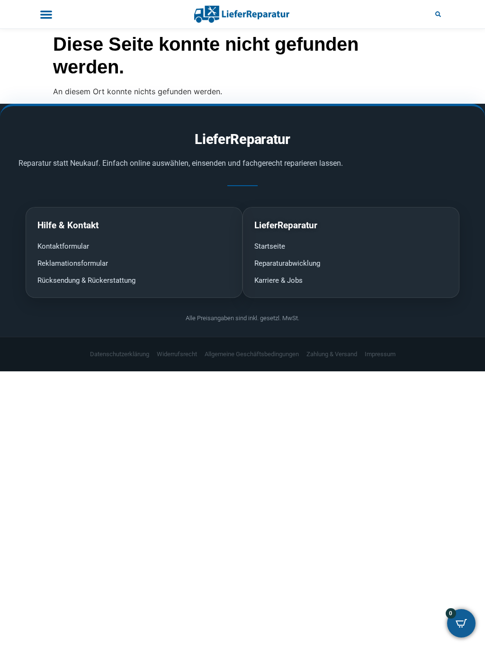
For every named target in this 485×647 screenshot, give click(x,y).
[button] (438, 14)
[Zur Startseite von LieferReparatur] (242, 14)
